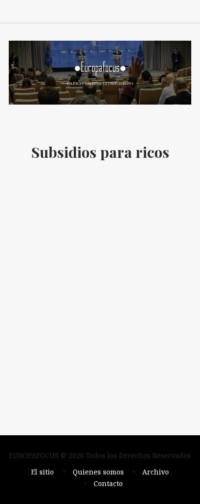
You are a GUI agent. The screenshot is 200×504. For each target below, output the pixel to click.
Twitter (163, 10)
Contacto (108, 483)
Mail (141, 10)
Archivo (155, 471)
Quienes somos (98, 471)
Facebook (77, 10)
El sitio (42, 471)
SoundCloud (120, 10)
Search (184, 10)
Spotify (99, 10)
